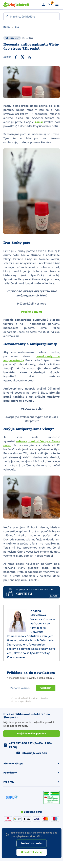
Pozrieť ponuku (31, 311)
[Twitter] (22, 57)
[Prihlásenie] (43, 4)
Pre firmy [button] (8, 781)
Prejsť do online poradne (31, 733)
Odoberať (45, 687)
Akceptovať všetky (31, 852)
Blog (17, 27)
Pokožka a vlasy (12, 38)
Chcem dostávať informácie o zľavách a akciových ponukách (29, 699)
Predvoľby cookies (32, 843)
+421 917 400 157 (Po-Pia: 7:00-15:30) (30, 745)
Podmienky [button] (10, 772)
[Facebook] (16, 57)
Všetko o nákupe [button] (13, 763)
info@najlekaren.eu (34, 753)
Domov (7, 27)
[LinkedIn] (29, 57)
